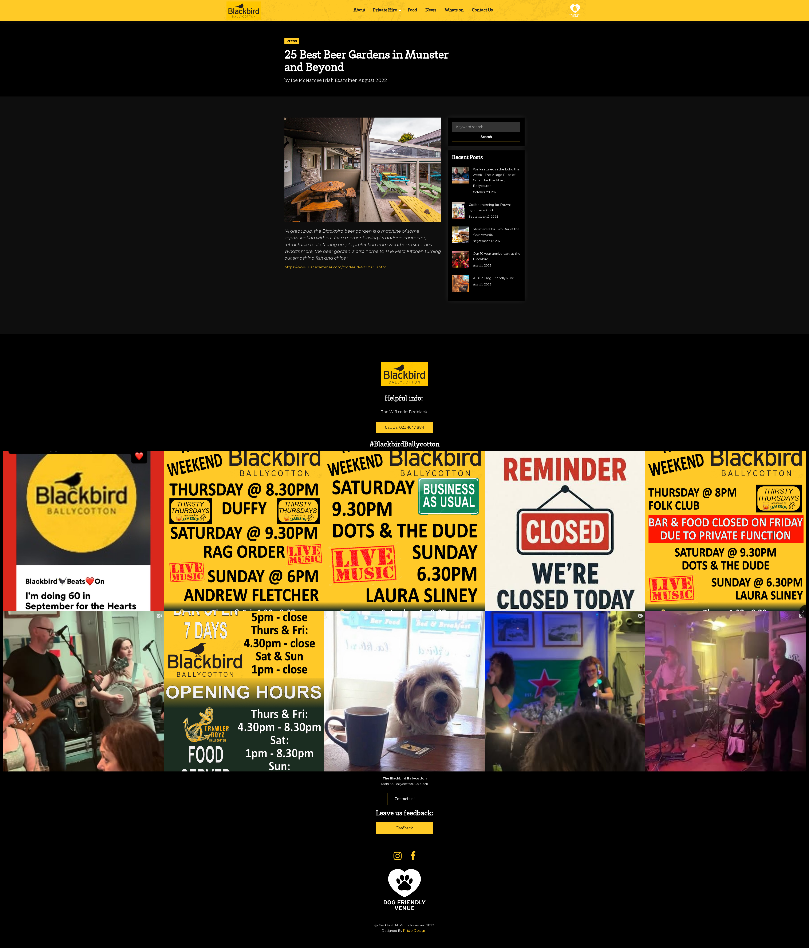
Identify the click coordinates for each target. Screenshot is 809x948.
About (359, 10)
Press (292, 41)
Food (412, 10)
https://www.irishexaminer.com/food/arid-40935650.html (335, 267)
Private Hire (385, 10)
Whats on (454, 10)
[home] (243, 10)
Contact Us (482, 10)
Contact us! (405, 799)
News (431, 10)
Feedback (404, 828)
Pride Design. (415, 930)
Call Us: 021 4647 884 (404, 428)
